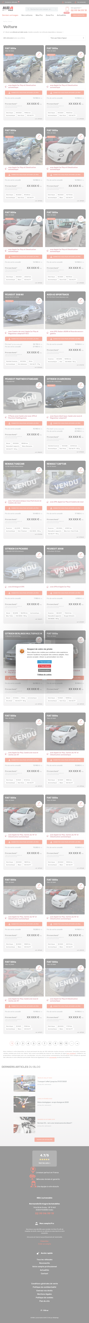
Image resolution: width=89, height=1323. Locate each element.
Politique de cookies (44, 674)
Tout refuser (45, 666)
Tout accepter (45, 662)
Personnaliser (44, 670)
